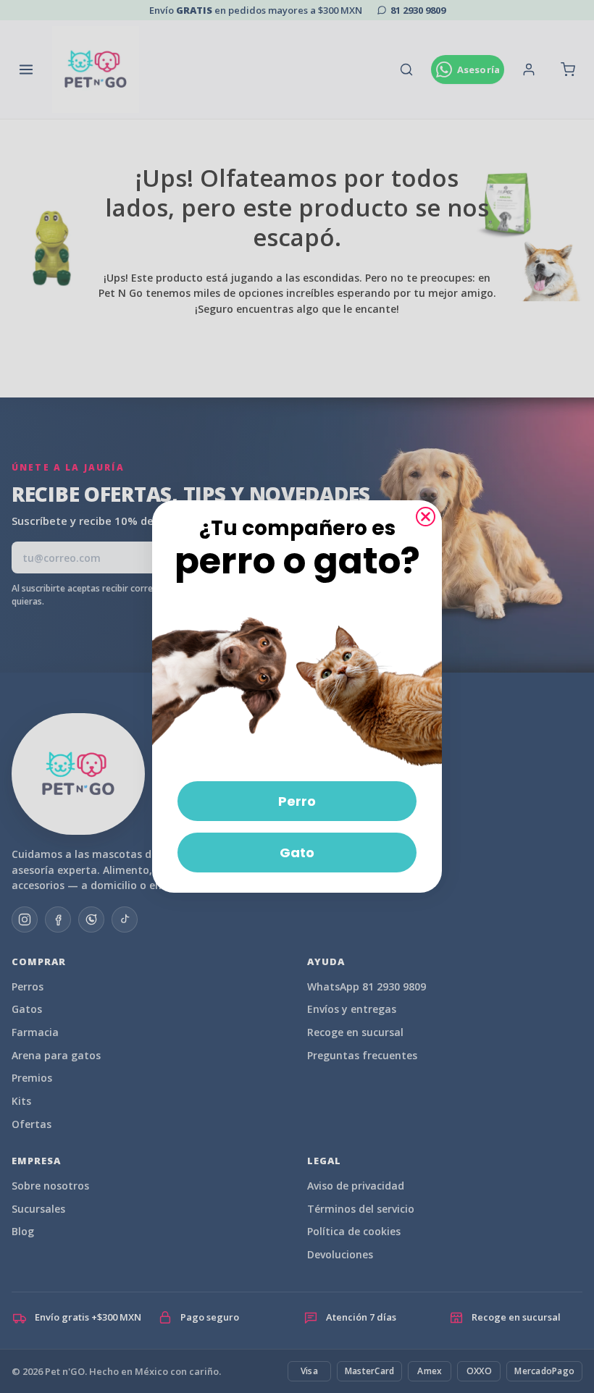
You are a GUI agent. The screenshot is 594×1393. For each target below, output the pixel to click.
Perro (297, 801)
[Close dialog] (426, 517)
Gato (297, 852)
